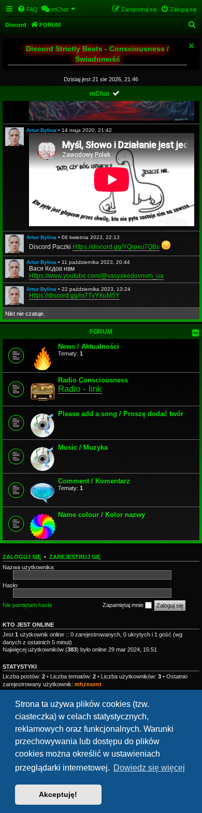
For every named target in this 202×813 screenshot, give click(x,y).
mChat (99, 93)
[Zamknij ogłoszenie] (190, 45)
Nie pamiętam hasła (27, 605)
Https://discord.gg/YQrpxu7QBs (116, 246)
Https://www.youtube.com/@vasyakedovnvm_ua (96, 275)
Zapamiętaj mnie (124, 605)
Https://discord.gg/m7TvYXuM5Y (74, 295)
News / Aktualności (88, 346)
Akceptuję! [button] (58, 794)
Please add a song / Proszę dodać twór (120, 414)
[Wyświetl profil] (14, 136)
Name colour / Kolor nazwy (101, 515)
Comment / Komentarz (94, 481)
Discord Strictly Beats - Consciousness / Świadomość (97, 54)
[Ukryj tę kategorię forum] (195, 333)
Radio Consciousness (93, 380)
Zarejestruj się (74, 557)
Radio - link (80, 388)
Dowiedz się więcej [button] (149, 767)
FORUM (101, 331)
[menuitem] (27, 9)
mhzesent (88, 684)
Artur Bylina (41, 130)
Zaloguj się (22, 557)
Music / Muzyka (83, 447)
